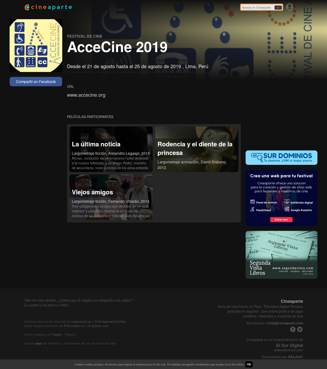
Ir (278, 7)
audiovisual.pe (81, 321)
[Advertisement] (281, 114)
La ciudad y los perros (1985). (46, 305)
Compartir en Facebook (36, 81)
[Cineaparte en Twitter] (300, 329)
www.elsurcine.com (288, 350)
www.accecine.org (86, 94)
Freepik (56, 334)
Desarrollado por (282, 357)
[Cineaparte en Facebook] (293, 329)
